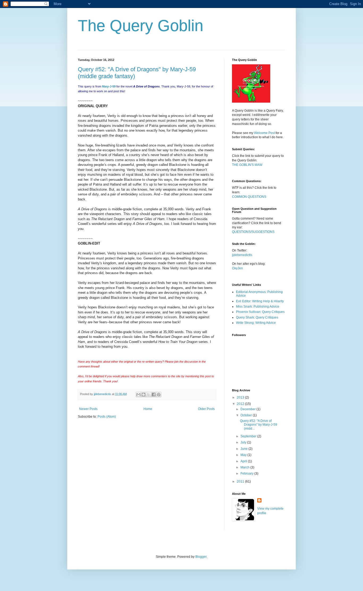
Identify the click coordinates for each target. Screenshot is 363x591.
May (243, 455)
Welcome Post (264, 133)
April (244, 461)
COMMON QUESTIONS (249, 197)
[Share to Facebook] (153, 394)
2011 (241, 481)
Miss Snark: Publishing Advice (257, 306)
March (245, 467)
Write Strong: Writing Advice (256, 323)
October (246, 415)
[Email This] (138, 394)
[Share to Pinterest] (158, 394)
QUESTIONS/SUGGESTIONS (253, 232)
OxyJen (237, 268)
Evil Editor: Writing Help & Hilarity (260, 301)
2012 (241, 404)
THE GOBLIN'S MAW (247, 165)
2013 (241, 397)
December (248, 409)
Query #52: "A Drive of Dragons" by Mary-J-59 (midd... (258, 424)
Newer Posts (88, 409)
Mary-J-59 (109, 86)
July (243, 442)
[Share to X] (148, 394)
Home (147, 409)
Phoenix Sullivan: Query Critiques (260, 312)
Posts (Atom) (107, 416)
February (247, 473)
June (244, 449)
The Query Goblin (140, 26)
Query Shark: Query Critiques (257, 317)
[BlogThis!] (143, 394)
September (248, 436)
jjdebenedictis (242, 255)
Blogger (200, 557)
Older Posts (206, 409)
